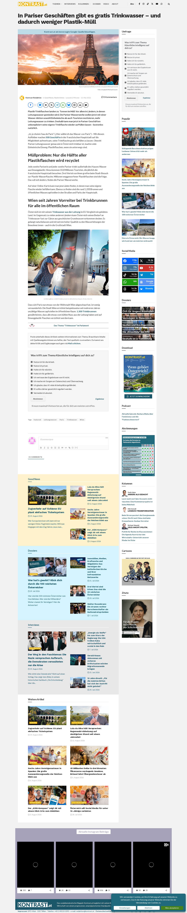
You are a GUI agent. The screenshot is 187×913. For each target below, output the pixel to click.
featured (37, 420)
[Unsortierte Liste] (59, 447)
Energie (75, 763)
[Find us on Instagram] (143, 4)
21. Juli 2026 (94, 581)
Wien (82, 420)
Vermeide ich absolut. (43, 393)
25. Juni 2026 (94, 672)
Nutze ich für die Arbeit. (44, 362)
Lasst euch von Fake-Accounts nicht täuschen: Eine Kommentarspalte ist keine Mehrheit (137, 502)
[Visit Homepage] (32, 4)
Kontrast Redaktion (33, 98)
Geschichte (35, 648)
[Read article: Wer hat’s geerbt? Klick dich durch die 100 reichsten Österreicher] (47, 567)
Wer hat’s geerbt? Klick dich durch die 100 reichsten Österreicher (45, 584)
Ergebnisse (100, 399)
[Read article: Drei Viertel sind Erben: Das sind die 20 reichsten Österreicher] (77, 590)
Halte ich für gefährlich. (44, 373)
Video (106, 4)
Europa (33, 502)
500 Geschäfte (53, 137)
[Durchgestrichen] (51, 447)
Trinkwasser (72, 420)
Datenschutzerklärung (105, 911)
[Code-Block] (66, 447)
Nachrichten (59, 98)
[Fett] (41, 447)
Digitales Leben (79, 802)
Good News (49, 98)
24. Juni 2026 (94, 690)
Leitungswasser (50, 420)
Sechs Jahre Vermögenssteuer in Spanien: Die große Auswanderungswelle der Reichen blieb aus (97, 515)
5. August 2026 (78, 778)
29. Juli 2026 (35, 591)
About (115, 4)
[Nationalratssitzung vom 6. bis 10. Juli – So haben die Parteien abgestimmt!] (138, 455)
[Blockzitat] (62, 447)
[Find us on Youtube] (157, 4)
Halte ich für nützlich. (43, 369)
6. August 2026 (95, 524)
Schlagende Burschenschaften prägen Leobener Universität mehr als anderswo (137, 151)
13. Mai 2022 (86, 98)
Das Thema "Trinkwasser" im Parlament (71, 325)
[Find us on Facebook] (139, 4)
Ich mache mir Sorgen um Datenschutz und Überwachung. (58, 381)
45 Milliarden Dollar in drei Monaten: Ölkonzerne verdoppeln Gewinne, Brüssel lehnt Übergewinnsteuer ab (88, 771)
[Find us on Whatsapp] (161, 4)
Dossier (96, 4)
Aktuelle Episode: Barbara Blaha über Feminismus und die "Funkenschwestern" (137, 417)
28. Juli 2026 (77, 815)
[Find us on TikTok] (148, 4)
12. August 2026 (95, 504)
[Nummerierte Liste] (55, 447)
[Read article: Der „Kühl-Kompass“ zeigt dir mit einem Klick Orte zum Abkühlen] (77, 534)
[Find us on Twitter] (152, 4)
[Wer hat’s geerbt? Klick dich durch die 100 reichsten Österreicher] (138, 201)
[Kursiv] (44, 447)
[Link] (69, 447)
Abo (132, 4)
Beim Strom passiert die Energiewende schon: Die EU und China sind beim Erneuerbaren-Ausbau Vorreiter (138, 518)
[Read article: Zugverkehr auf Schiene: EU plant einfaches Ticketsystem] (47, 495)
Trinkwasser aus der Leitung (66, 212)
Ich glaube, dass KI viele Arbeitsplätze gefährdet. (55, 385)
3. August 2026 (95, 541)
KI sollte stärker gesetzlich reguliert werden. (53, 389)
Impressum (22, 911)
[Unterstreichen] (48, 447)
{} (73, 447)
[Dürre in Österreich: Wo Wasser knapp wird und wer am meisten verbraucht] (138, 227)
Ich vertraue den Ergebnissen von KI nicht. (52, 377)
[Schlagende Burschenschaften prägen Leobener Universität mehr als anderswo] (138, 136)
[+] (76, 447)
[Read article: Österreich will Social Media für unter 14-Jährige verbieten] (89, 795)
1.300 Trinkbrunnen (86, 311)
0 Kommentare (110, 97)
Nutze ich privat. (41, 366)
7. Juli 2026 (93, 616)
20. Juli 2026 (94, 598)
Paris (62, 420)
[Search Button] (169, 4)
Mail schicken (74, 343)
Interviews (69, 4)
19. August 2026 (36, 516)
